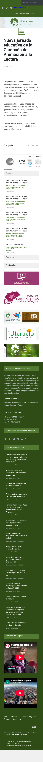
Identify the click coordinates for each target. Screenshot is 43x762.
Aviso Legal (10, 741)
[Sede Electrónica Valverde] (21, 278)
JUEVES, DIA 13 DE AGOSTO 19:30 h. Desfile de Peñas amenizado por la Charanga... (15, 235)
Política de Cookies (13, 743)
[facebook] (2, 8)
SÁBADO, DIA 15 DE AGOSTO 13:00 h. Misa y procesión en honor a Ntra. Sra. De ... (15, 203)
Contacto (17, 719)
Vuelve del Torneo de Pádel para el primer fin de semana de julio (16, 522)
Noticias (14, 716)
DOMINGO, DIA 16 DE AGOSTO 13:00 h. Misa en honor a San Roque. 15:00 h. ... (16, 187)
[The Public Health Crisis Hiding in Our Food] (21, 317)
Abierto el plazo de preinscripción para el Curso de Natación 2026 (16, 586)
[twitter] (6, 8)
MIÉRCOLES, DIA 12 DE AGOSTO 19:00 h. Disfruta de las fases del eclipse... (16, 249)
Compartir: (8, 145)
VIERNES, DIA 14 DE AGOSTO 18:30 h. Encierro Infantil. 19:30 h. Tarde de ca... (16, 219)
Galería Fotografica (28, 716)
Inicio (6, 716)
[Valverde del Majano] (21, 24)
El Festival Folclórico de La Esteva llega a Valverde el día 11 (15, 572)
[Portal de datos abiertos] (21, 297)
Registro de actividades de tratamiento (19, 745)
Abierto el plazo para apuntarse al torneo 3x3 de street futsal (16, 472)
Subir (34, 727)
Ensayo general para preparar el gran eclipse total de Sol (16, 535)
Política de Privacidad (24, 741)
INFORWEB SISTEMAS (19, 734)
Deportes (9, 478)
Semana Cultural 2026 (14, 244)
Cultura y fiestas (11, 541)
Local (7, 465)
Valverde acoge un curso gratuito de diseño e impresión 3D (15, 559)
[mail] (11, 8)
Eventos (7, 719)
